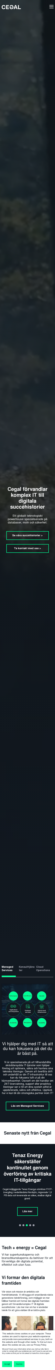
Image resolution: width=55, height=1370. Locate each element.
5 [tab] (34, 1225)
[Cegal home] (11, 6)
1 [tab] (20, 1225)
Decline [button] (19, 1364)
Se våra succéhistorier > (27, 535)
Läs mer (27, 1196)
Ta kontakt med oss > (27, 548)
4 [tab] (30, 1225)
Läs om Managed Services (27, 1106)
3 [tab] (27, 1225)
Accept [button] (7, 1364)
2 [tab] (23, 1225)
